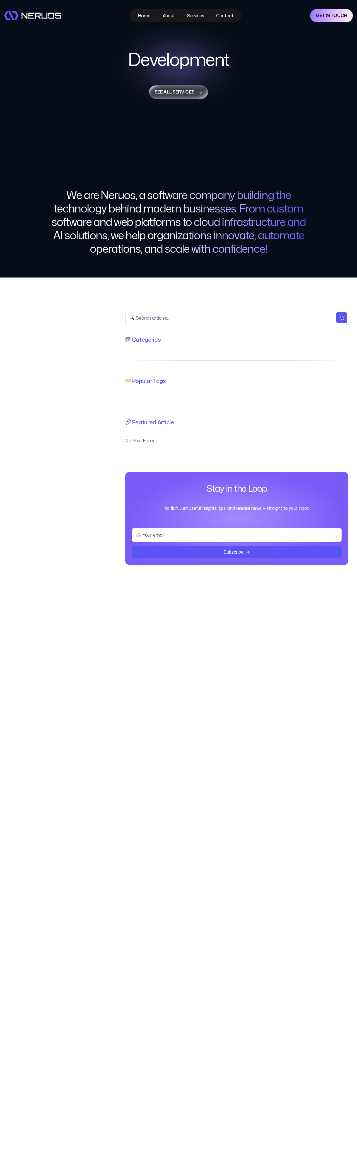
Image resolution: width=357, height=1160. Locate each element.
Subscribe (233, 552)
